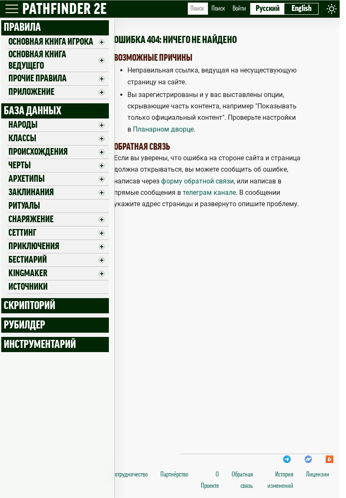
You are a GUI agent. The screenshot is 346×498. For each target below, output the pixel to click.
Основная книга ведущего (37, 60)
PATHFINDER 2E (64, 9)
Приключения (33, 246)
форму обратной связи (197, 181)
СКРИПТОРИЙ (29, 305)
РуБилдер (24, 325)
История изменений (280, 480)
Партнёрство (174, 474)
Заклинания (31, 192)
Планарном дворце (163, 129)
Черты (19, 165)
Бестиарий (27, 259)
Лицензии (317, 474)
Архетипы (26, 178)
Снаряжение (31, 219)
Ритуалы (24, 205)
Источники (28, 286)
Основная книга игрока (50, 41)
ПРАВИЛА (22, 27)
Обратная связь (242, 480)
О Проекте (210, 480)
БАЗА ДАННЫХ (32, 110)
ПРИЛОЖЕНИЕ (31, 92)
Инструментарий (40, 344)
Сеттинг (22, 232)
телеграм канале (209, 192)
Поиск (218, 8)
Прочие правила (37, 78)
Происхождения (38, 151)
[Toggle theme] (331, 8)
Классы (22, 138)
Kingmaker (27, 273)
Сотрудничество (130, 474)
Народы (23, 124)
